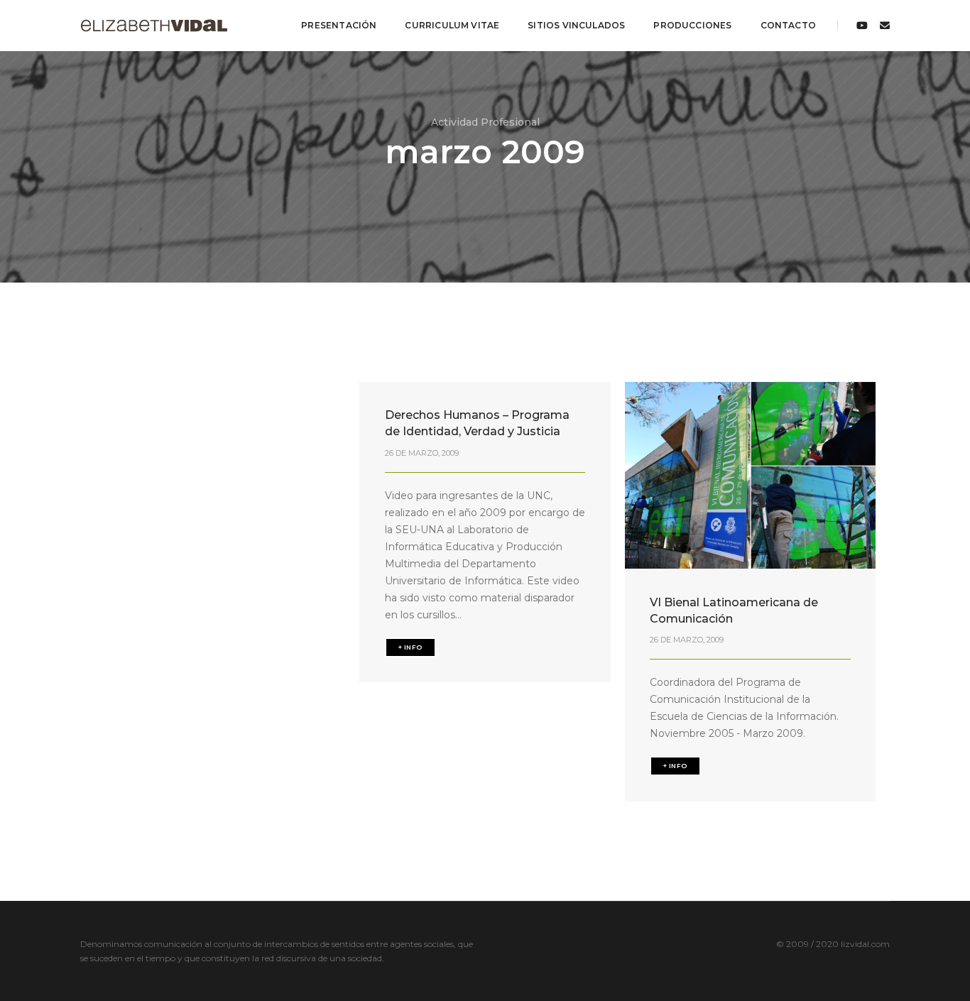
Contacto (788, 25)
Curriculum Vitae (452, 25)
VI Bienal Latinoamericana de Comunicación (734, 610)
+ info (410, 647)
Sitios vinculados (576, 25)
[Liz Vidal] (154, 24)
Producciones (692, 25)
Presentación (338, 25)
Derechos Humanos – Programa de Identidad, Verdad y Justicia (477, 423)
